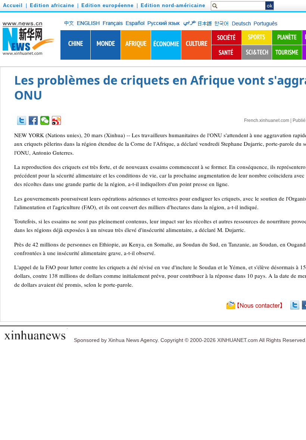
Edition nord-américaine (173, 5)
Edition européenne (107, 5)
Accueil (13, 5)
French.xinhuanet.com (266, 120)
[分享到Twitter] (21, 120)
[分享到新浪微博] (56, 120)
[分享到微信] (45, 120)
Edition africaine (52, 5)
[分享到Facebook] (33, 120)
